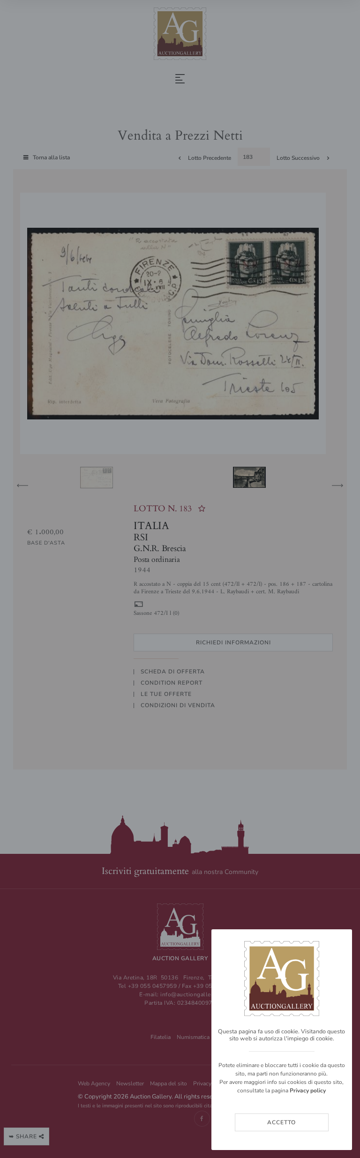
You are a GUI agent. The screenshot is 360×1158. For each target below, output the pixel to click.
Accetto (281, 1122)
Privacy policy (308, 1090)
